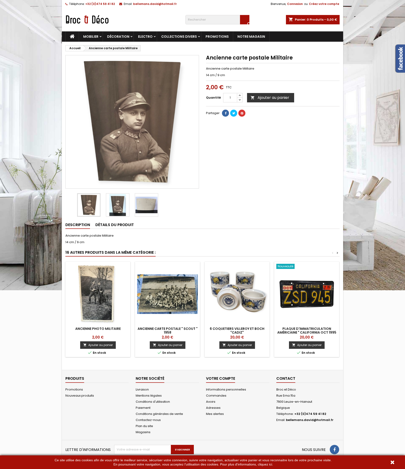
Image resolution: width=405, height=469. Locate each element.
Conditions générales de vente (159, 414)
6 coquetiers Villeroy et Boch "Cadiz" (237, 330)
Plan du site (144, 426)
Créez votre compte (324, 4)
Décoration (118, 36)
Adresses (213, 408)
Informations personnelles (226, 389)
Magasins (143, 432)
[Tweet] (233, 113)
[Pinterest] (241, 113)
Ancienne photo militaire (98, 328)
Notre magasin (251, 36)
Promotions (217, 36)
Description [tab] (77, 224)
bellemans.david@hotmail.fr (155, 4)
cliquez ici (265, 464)
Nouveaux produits (79, 395)
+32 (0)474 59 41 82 (100, 4)
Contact (285, 378)
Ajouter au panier (270, 97)
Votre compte (220, 378)
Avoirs (210, 401)
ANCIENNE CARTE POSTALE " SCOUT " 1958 (168, 330)
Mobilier (90, 36)
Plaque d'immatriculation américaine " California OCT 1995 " (306, 332)
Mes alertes (215, 414)
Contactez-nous (148, 420)
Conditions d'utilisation (153, 401)
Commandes (216, 395)
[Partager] (225, 113)
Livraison (142, 389)
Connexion (295, 4)
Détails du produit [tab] (114, 224)
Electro (145, 36)
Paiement (143, 408)
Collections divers (179, 36)
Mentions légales (149, 395)
